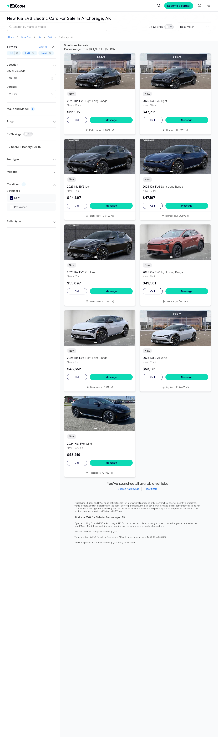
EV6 (50, 37)
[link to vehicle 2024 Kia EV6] (99, 413)
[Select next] (130, 69)
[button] (31, 65)
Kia (39, 37)
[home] (81, 5)
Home (11, 37)
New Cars (26, 37)
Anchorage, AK (66, 37)
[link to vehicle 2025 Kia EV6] (99, 71)
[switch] (169, 26)
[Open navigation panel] (208, 5)
